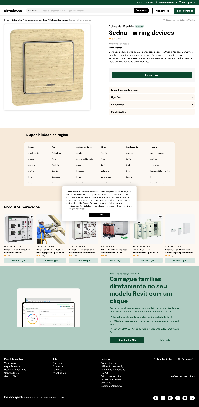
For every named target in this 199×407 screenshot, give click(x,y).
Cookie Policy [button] (85, 206)
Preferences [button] (79, 209)
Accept (99, 215)
